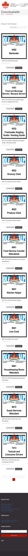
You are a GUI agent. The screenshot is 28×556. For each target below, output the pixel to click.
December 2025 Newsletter (7, 510)
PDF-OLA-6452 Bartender (10, 61)
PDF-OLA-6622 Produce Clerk (11, 220)
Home (2, 14)
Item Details (18, 67)
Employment (4, 63)
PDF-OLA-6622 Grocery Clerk (11, 181)
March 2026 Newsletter (6, 507)
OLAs (9, 63)
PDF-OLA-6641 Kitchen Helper (11, 300)
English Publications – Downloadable (9, 520)
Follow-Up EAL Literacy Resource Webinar (10, 509)
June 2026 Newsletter (6, 506)
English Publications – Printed (7, 522)
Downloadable (9, 14)
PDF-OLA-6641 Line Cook (10, 339)
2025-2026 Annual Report (6, 504)
